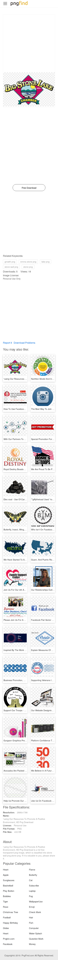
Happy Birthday (10, 922)
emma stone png (28, 261)
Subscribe (34, 885)
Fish (31, 922)
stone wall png (11, 266)
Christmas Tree (10, 912)
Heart (5, 869)
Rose (5, 906)
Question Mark (36, 938)
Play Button (8, 890)
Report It (7, 342)
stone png (28, 266)
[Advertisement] (29, 43)
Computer (34, 928)
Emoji (32, 906)
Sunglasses (8, 880)
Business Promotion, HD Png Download (22, 680)
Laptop (32, 890)
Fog (31, 896)
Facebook (7, 944)
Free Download (29, 187)
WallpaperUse (36, 901)
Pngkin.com (9, 938)
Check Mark (35, 912)
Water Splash (35, 933)
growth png (10, 261)
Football (7, 917)
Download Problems (24, 342)
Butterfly (33, 874)
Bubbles (7, 896)
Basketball (8, 885)
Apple (5, 874)
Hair (31, 917)
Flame (32, 869)
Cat (30, 880)
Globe (6, 928)
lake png (45, 261)
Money (32, 944)
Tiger (5, 901)
